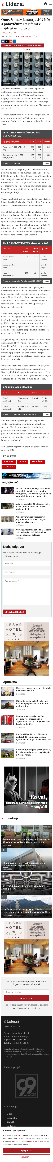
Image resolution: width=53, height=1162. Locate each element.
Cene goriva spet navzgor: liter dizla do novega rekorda (33, 689)
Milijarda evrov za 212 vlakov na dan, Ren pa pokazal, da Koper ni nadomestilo (32, 703)
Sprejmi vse (26, 1150)
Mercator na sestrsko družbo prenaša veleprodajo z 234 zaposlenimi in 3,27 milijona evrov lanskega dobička (33, 720)
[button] (3, 41)
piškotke (17, 1135)
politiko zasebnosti (25, 1141)
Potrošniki (37, 462)
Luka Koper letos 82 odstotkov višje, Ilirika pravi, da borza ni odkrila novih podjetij (32, 507)
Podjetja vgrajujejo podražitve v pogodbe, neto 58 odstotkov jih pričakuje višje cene (30, 519)
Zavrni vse (26, 1156)
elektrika (8, 462)
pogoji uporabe (40, 1141)
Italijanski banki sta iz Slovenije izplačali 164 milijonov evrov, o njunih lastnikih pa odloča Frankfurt (33, 737)
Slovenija (8, 467)
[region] (26, 1144)
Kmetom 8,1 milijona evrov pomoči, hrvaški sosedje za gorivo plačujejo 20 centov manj (33, 752)
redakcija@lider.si (21, 1039)
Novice (23, 462)
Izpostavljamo (9, 33)
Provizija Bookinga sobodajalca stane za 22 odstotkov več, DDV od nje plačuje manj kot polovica (33, 532)
